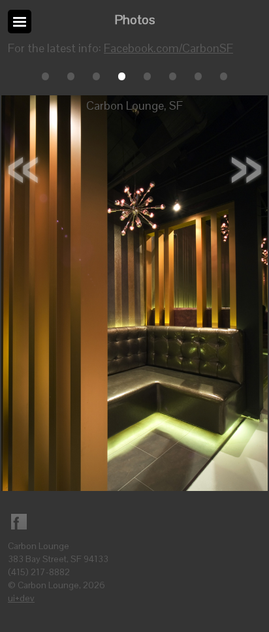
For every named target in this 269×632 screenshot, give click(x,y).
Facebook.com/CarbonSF (168, 47)
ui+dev (21, 598)
